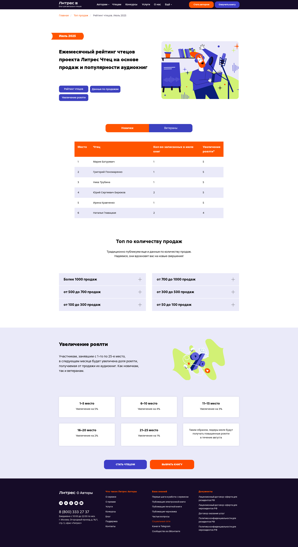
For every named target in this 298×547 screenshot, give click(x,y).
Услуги (109, 506)
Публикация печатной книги (167, 506)
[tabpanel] (149, 185)
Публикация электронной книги (168, 501)
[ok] (71, 503)
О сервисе (111, 496)
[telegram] (61, 503)
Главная (64, 15)
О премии (111, 501)
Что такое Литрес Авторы (121, 491)
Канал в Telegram (161, 526)
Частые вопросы (160, 516)
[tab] (127, 128)
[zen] (81, 503)
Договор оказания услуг (212, 513)
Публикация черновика (164, 511)
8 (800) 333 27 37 (74, 511)
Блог (108, 516)
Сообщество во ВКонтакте (166, 531)
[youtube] (76, 503)
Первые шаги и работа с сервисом (170, 496)
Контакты (110, 526)
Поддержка (111, 521)
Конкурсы (111, 511)
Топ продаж (81, 15)
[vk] (66, 503)
